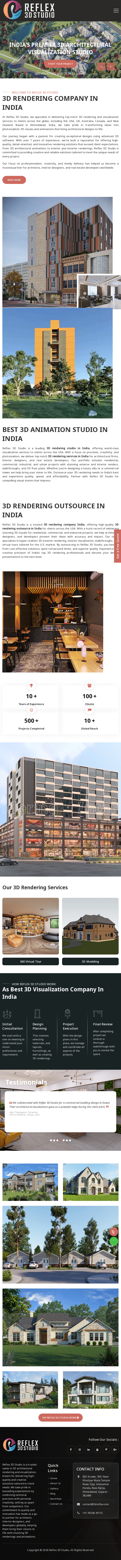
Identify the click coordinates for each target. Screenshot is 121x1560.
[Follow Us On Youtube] (97, 1449)
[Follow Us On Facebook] (70, 1449)
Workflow (55, 1498)
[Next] (111, 66)
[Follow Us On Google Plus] (115, 1449)
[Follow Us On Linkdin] (88, 1449)
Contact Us (56, 1503)
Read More (14, 179)
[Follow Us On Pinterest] (106, 1449)
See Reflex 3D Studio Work (59, 1417)
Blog (52, 1493)
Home (53, 1478)
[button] (115, 935)
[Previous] (101, 66)
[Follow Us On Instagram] (79, 1449)
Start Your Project (60, 63)
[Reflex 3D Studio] (28, 20)
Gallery (54, 1488)
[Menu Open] (116, 10)
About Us (55, 1483)
